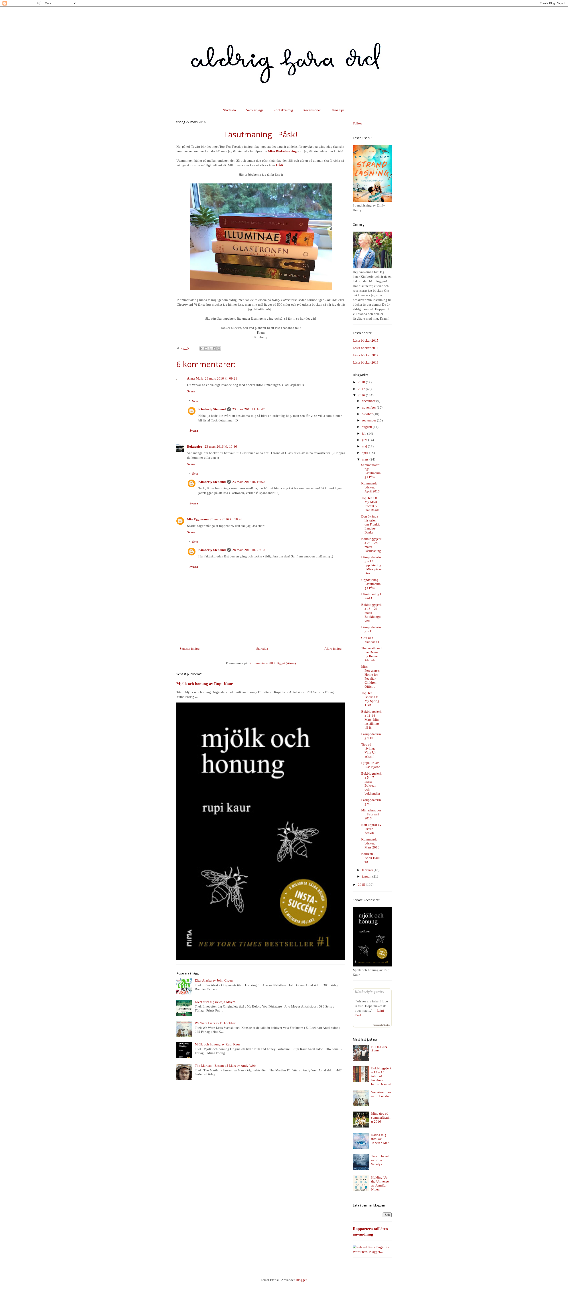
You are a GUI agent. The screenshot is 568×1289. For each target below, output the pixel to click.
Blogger (301, 1280)
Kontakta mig (283, 110)
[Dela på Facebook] (214, 348)
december (369, 401)
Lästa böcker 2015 (366, 340)
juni (365, 440)
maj (365, 446)
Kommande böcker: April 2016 (370, 487)
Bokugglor (195, 446)
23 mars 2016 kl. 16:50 (248, 482)
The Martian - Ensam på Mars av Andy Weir (225, 1065)
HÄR (280, 165)
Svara (191, 391)
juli (364, 433)
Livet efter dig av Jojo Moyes (215, 1002)
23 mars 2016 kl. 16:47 (248, 409)
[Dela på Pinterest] (218, 348)
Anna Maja (195, 378)
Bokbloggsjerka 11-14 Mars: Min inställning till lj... (371, 719)
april (365, 453)
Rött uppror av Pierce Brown (371, 828)
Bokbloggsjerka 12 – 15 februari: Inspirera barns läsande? (381, 1076)
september (369, 420)
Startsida (229, 110)
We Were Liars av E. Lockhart (215, 1023)
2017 (362, 389)
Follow (357, 123)
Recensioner (312, 110)
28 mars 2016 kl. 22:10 (248, 550)
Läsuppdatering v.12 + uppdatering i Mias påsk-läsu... (371, 565)
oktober (367, 414)
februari (368, 870)
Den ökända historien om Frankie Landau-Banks (370, 524)
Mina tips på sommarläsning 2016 (380, 1117)
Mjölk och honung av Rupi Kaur (204, 683)
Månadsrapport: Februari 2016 (371, 814)
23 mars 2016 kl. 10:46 (221, 446)
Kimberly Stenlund (212, 409)
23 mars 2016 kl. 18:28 (226, 519)
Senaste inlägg (190, 648)
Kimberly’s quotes (369, 991)
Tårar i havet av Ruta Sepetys (380, 1160)
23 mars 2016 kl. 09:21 (221, 378)
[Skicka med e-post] (201, 348)
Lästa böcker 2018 (366, 362)
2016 (362, 395)
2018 (362, 382)
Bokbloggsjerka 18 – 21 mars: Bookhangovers (371, 612)
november (369, 407)
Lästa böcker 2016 (366, 348)
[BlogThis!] (206, 348)
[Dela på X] (210, 348)
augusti (367, 427)
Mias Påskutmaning (282, 151)
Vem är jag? (254, 110)
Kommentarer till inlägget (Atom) (272, 663)
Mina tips (338, 110)
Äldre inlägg (333, 648)
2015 (362, 884)
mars (365, 459)
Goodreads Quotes (381, 1025)
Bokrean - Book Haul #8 (370, 858)
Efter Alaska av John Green (214, 980)
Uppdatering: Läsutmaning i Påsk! (371, 584)
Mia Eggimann (198, 519)
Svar (195, 401)
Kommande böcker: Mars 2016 (370, 843)
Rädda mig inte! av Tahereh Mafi (380, 1139)
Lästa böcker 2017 (366, 355)
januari (367, 876)
